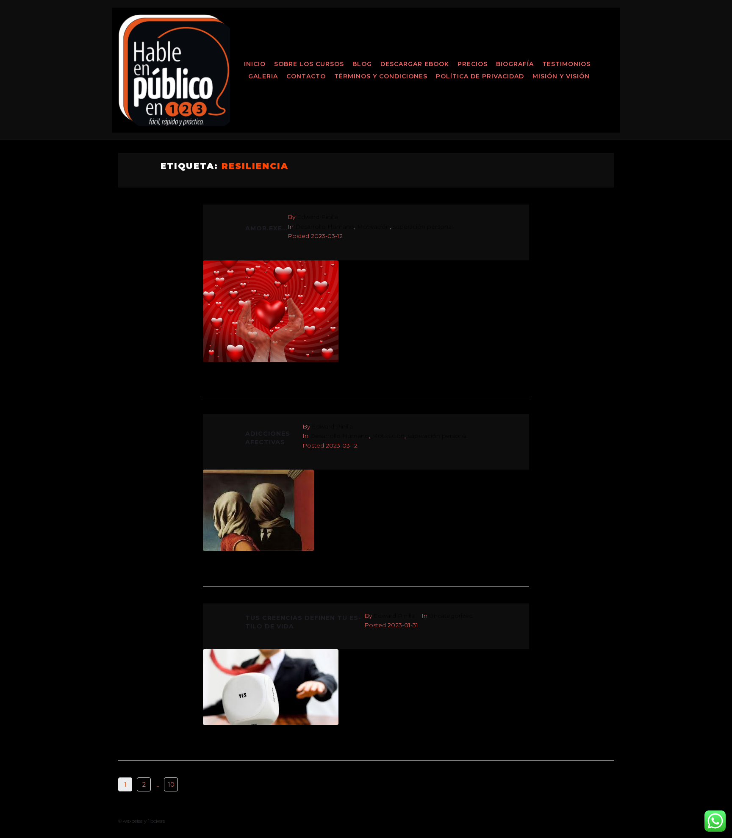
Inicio (255, 64)
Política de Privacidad (480, 76)
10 (171, 784)
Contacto (306, 76)
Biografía (515, 64)
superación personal (423, 226)
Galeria (263, 76)
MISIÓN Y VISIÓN (561, 76)
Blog (362, 64)
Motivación (373, 226)
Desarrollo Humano (324, 226)
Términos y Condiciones (380, 76)
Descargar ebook (414, 64)
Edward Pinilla (317, 217)
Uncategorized (451, 616)
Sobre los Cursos (309, 64)
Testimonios (566, 64)
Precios (473, 64)
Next (195, 784)
